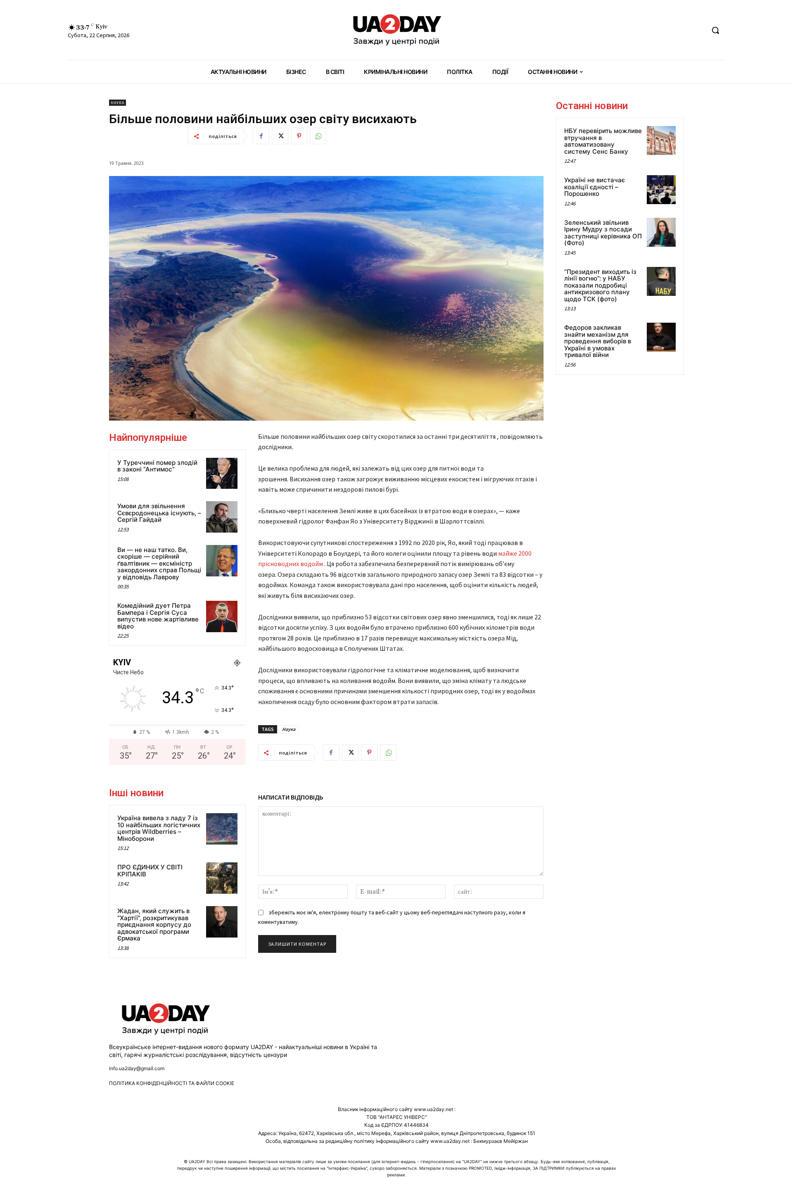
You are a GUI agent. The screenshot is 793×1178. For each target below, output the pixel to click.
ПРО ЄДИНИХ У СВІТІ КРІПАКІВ (150, 870)
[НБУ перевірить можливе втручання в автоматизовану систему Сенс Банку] (661, 140)
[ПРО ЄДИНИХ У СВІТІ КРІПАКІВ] (221, 878)
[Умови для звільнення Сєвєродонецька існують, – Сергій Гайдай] (221, 517)
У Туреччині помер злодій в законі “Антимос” (157, 466)
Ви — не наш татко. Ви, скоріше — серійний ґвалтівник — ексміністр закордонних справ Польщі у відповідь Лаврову (159, 563)
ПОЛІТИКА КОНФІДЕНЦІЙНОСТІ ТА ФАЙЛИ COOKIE (171, 1083)
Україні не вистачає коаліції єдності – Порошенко (594, 187)
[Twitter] (280, 136)
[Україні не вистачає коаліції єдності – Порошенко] (661, 189)
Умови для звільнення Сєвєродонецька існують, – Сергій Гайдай (159, 513)
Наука (117, 102)
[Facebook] (261, 136)
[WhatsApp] (318, 136)
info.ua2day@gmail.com (136, 1068)
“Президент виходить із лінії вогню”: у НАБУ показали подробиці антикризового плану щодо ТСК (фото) (600, 285)
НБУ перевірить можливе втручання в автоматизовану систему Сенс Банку (603, 141)
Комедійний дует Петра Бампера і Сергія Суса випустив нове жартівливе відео (158, 616)
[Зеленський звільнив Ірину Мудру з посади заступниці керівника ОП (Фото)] (661, 232)
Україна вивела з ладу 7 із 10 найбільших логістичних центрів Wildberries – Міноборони (158, 828)
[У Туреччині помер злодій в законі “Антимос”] (221, 473)
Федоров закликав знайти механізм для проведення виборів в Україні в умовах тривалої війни (597, 341)
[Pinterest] (299, 136)
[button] (715, 30)
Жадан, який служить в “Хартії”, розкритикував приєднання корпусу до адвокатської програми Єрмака (154, 924)
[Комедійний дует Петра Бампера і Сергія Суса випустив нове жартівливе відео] (221, 616)
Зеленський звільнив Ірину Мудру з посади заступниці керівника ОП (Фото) (603, 233)
